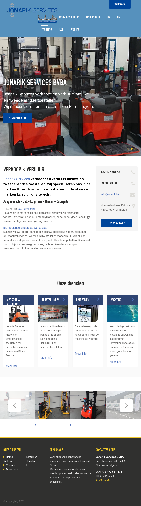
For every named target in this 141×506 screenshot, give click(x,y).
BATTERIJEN (113, 17)
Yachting (31, 461)
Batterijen (31, 456)
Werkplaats (119, 4)
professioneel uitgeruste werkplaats (25, 227)
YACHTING (46, 30)
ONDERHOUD (93, 17)
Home (9, 456)
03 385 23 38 (109, 183)
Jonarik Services (16, 179)
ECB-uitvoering (26, 208)
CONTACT (76, 30)
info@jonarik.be (110, 194)
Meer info (12, 366)
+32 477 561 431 (111, 172)
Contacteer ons (18, 118)
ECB (61, 30)
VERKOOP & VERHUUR (67, 17)
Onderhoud (12, 469)
